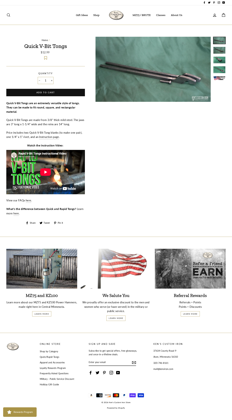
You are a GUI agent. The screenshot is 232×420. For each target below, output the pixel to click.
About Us (176, 15)
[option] (153, 69)
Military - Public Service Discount (57, 379)
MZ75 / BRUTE (142, 15)
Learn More (42, 314)
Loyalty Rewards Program (53, 368)
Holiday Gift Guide (49, 384)
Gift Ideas (82, 15)
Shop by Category (49, 351)
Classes (160, 15)
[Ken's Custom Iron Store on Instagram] (111, 373)
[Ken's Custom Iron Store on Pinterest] (104, 373)
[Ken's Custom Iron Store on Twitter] (97, 373)
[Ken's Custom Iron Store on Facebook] (90, 373)
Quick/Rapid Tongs (49, 357)
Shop (96, 15)
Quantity (45, 73)
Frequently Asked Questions (54, 373)
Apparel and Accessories (52, 362)
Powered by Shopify (116, 408)
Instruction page (49, 137)
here (28, 200)
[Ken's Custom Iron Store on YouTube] (118, 373)
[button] (45, 57)
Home (45, 40)
